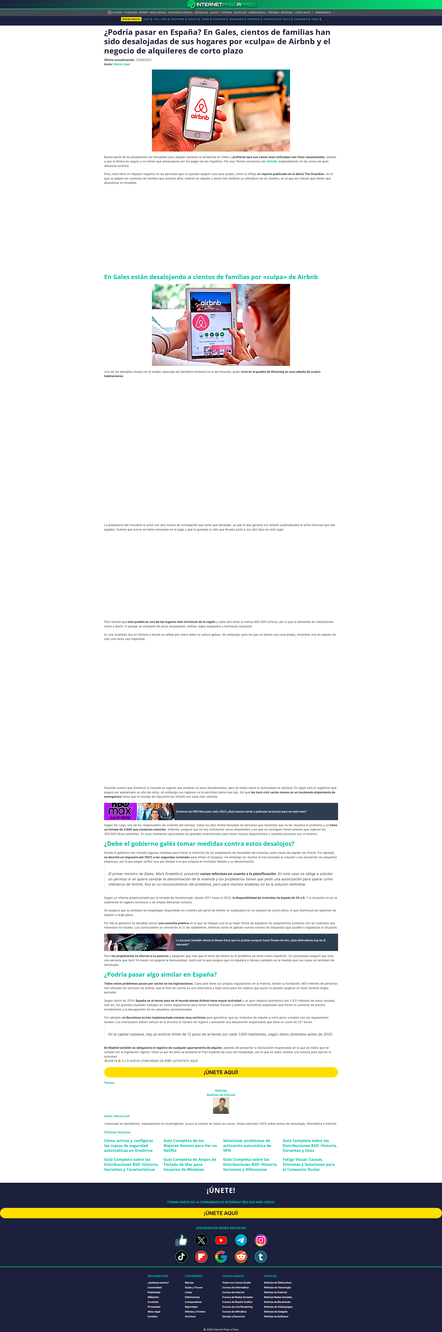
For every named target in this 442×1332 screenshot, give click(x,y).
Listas (188, 1292)
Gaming (205, 19)
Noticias (221, 1090)
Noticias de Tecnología (277, 1287)
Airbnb (272, 161)
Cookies (152, 1316)
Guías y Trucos (194, 1287)
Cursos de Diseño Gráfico (237, 1301)
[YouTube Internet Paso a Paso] (221, 1240)
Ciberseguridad (257, 12)
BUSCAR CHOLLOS (131, 19)
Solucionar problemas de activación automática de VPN (247, 1145)
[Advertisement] (221, 213)
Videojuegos (201, 12)
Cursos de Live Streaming (237, 1306)
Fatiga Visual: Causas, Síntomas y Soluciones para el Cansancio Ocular (309, 1164)
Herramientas (323, 12)
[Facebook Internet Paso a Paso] (181, 1240)
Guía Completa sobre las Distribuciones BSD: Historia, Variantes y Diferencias (250, 1164)
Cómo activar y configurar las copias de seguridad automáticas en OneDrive (128, 1145)
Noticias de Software (276, 1316)
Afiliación (153, 1297)
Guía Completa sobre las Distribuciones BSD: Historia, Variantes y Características (131, 1164)
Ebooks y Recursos (233, 1316)
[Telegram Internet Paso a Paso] (240, 1240)
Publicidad (154, 1292)
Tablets (286, 19)
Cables (315, 19)
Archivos (190, 1316)
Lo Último (117, 12)
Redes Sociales (158, 12)
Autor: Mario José (116, 1116)
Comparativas (193, 1301)
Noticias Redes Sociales (278, 1297)
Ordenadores (236, 19)
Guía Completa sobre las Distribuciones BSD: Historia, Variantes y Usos (310, 1145)
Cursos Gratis (302, 12)
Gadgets (214, 12)
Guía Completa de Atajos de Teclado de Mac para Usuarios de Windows (190, 1164)
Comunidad (155, 1287)
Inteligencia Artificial (180, 12)
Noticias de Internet (221, 1095)
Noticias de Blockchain (277, 1301)
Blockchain (240, 12)
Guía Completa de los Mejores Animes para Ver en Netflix (190, 1145)
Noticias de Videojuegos (278, 1306)
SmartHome (219, 19)
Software (226, 12)
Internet (143, 12)
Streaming (273, 12)
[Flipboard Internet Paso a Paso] (201, 1256)
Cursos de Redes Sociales (237, 1297)
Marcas (189, 1282)
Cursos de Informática (235, 1287)
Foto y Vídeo (160, 19)
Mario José (122, 64)
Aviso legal (154, 1311)
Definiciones (192, 1297)
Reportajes (287, 12)
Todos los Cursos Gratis (236, 1282)
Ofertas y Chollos (195, 1311)
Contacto (153, 1301)
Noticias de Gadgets (276, 1311)
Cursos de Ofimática (234, 1311)
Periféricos (253, 19)
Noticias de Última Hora (277, 1282)
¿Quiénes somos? (158, 1282)
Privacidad (154, 1306)
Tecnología (130, 12)
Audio (146, 19)
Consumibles (301, 19)
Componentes (270, 19)
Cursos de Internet (233, 1292)
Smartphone (177, 19)
